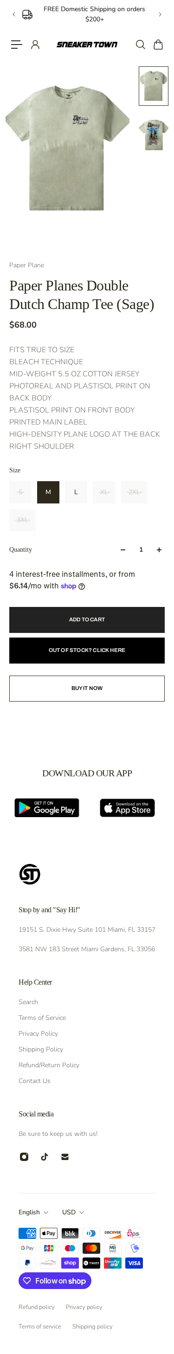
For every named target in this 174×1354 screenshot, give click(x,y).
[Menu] (16, 44)
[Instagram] (24, 1157)
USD (69, 1212)
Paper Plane (26, 265)
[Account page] (35, 44)
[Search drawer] (140, 44)
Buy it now (87, 688)
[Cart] (158, 44)
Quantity (20, 549)
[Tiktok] (44, 1157)
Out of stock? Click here (87, 650)
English (29, 1212)
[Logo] (87, 44)
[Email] (65, 1157)
